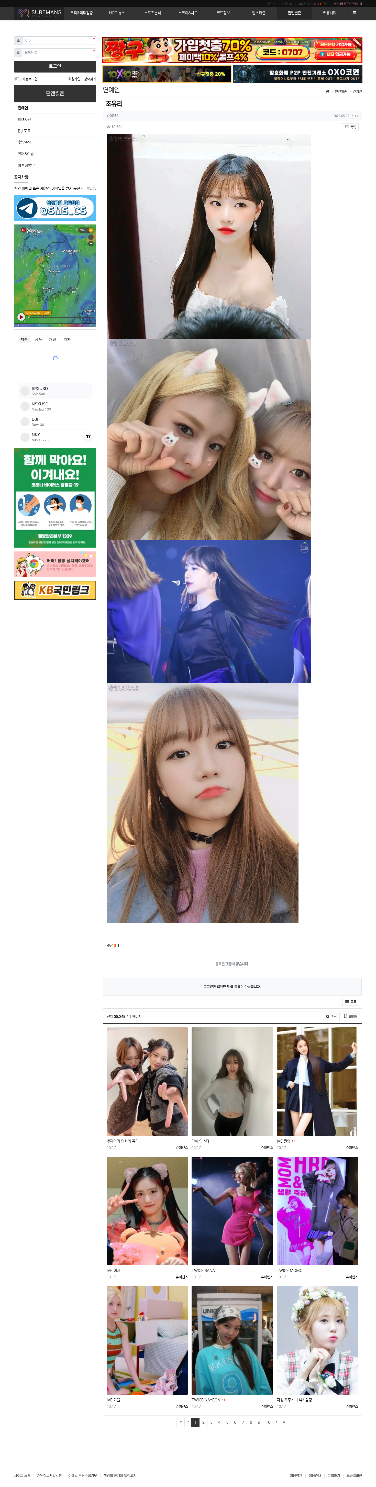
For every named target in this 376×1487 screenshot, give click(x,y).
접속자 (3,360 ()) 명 (312, 4)
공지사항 (21, 177)
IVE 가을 (113, 1400)
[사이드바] (355, 13)
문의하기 (334, 1476)
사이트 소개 (22, 1476)
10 (268, 1422)
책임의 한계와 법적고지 (120, 1476)
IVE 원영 (283, 1141)
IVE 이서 (113, 1270)
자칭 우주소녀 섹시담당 (294, 1400)
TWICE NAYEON (206, 1400)
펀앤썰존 (341, 91)
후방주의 (24, 142)
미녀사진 (24, 119)
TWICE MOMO (290, 1270)
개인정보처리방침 (49, 1476)
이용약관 (296, 1476)
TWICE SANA (203, 1270)
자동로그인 (30, 79)
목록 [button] (352, 127)
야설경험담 (26, 165)
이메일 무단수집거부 (82, 1476)
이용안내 (315, 1476)
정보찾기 (90, 79)
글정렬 (354, 1016)
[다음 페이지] (276, 1422)
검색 (333, 1017)
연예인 (357, 91)
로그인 (271, 4)
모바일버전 (354, 1476)
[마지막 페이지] (284, 1422)
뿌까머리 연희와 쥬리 (123, 1141)
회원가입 (287, 4)
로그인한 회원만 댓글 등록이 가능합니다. (232, 987)
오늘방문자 (347, 4)
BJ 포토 (24, 131)
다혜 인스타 (200, 1141)
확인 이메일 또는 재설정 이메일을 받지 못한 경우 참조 (49, 188)
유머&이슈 (26, 154)
